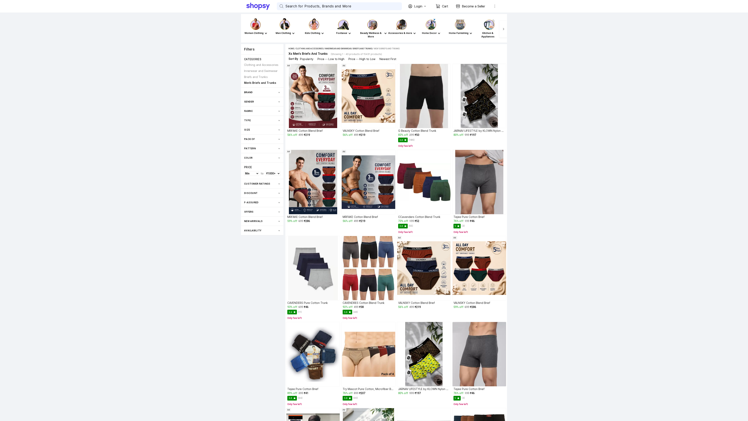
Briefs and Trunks (362, 49)
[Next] (503, 29)
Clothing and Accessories (309, 49)
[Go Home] (261, 6)
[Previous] (245, 29)
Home (291, 49)
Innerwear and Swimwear (338, 49)
